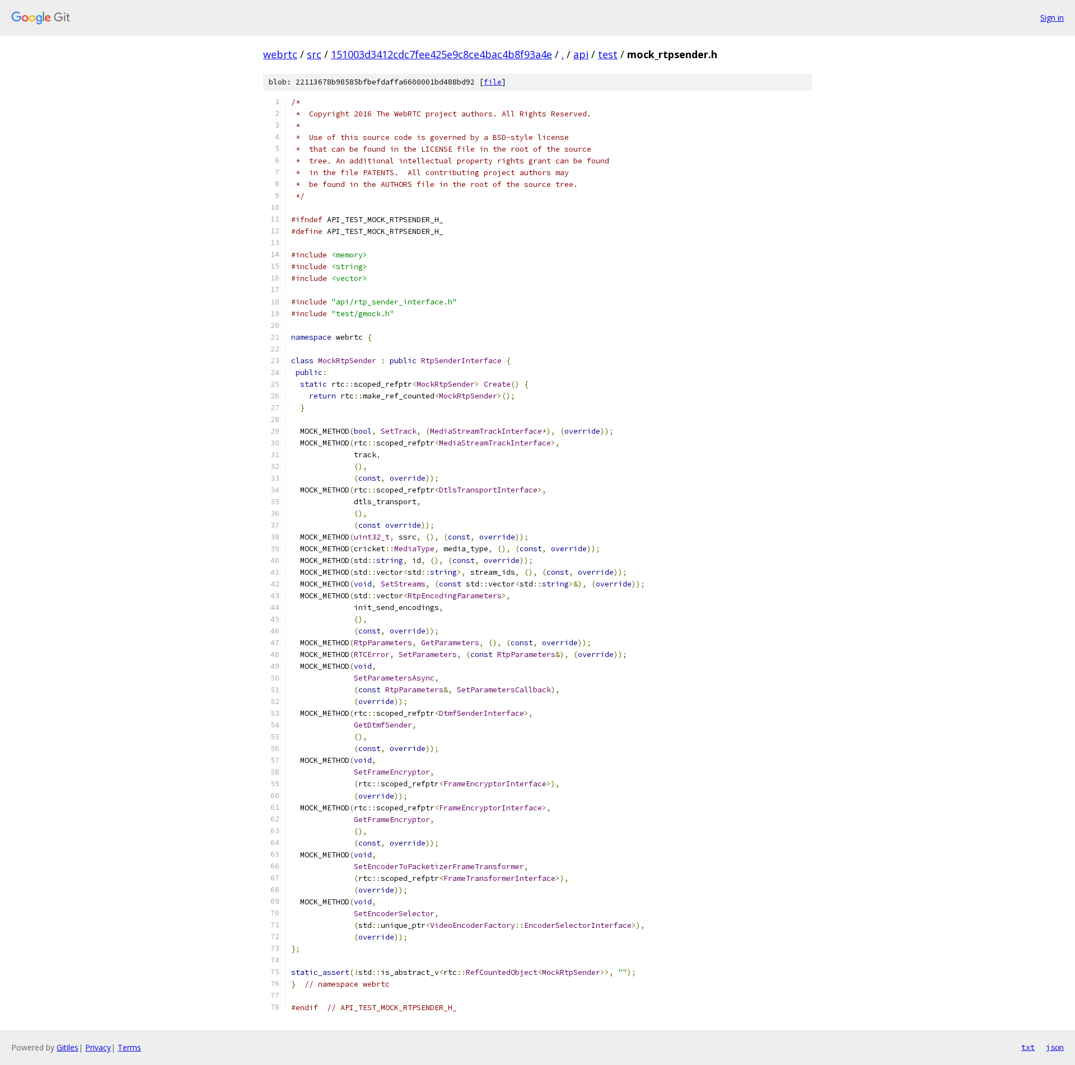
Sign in (1052, 17)
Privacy (98, 1047)
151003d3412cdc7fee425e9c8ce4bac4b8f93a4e (441, 54)
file (493, 82)
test (608, 54)
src (314, 54)
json (1055, 1047)
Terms (129, 1047)
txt (1028, 1047)
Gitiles (67, 1047)
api (580, 54)
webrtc (280, 54)
